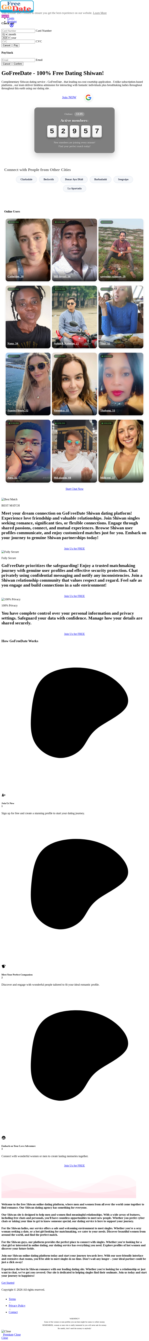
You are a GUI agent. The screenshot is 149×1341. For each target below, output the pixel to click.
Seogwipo (123, 179)
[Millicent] (120, 451)
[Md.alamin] (74, 451)
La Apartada (75, 188)
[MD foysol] (74, 250)
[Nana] (28, 317)
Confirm (18, 63)
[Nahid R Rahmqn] (74, 317)
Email (39, 59)
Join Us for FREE (74, 548)
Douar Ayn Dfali (74, 179)
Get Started (7, 1282)
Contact (13, 1312)
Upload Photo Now (76, 695)
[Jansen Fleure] (28, 384)
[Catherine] (28, 250)
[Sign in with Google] (88, 97)
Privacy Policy (17, 1305)
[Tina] (120, 317)
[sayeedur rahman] (120, 250)
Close (17, 1334)
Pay (16, 45)
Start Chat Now (75, 488)
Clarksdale (26, 179)
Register (12, 21)
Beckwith (49, 179)
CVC (39, 41)
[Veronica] (74, 384)
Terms (12, 1299)
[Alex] (28, 451)
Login (10, 18)
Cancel (6, 45)
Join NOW (69, 97)
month (12, 34)
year (13, 37)
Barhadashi (100, 179)
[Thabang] (120, 384)
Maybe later (74, 703)
